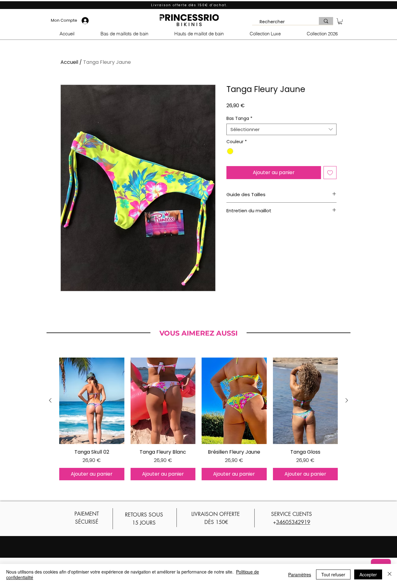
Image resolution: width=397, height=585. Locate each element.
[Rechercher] (326, 21)
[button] (340, 21)
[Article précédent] (50, 400)
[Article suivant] (346, 400)
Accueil (69, 62)
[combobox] (281, 129)
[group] (198, 419)
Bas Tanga (239, 118)
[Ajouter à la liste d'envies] (330, 172)
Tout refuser (333, 574)
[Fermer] (389, 574)
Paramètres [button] (299, 574)
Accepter (368, 574)
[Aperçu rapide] (91, 401)
